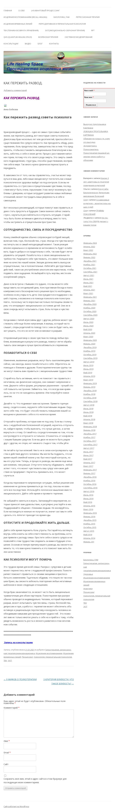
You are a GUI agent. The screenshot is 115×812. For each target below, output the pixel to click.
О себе (21, 10)
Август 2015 (88, 531)
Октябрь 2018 (89, 397)
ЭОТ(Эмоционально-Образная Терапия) (65, 30)
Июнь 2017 (88, 455)
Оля (85, 199)
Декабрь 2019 (89, 347)
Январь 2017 (89, 473)
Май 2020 (87, 329)
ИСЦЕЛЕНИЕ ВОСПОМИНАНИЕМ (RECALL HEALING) (25, 17)
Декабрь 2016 (89, 477)
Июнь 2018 (88, 412)
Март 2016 (88, 509)
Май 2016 (87, 502)
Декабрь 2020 (89, 304)
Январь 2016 (89, 516)
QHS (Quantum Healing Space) (18, 37)
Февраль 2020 (90, 340)
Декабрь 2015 (89, 520)
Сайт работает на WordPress (16, 806)
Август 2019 (88, 361)
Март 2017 (88, 466)
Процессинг (27, 657)
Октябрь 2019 (89, 354)
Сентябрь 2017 (90, 444)
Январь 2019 (89, 387)
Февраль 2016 (90, 513)
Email (7, 752)
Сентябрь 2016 (90, 487)
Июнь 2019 (88, 369)
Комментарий (11, 707)
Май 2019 (87, 372)
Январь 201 (88, 541)
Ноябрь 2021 (89, 264)
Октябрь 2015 (89, 527)
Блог (40, 43)
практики (88, 588)
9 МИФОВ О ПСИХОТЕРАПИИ (20, 679)
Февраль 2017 (90, 469)
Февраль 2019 (90, 383)
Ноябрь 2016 (89, 480)
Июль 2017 (88, 451)
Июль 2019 (88, 365)
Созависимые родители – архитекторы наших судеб (97, 203)
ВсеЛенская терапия (48, 37)
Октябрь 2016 (89, 484)
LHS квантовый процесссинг (45, 10)
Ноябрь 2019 (89, 351)
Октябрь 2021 (89, 268)
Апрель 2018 (89, 419)
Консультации (11, 43)
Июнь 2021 (88, 282)
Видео (28, 43)
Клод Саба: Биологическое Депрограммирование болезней (96, 193)
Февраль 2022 (90, 253)
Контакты (54, 43)
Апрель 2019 (89, 376)
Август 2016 (88, 491)
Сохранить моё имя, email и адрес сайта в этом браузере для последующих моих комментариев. (35, 780)
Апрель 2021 (89, 289)
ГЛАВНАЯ (8, 10)
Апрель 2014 (89, 538)
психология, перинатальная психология (53, 657)
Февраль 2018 (90, 426)
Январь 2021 (89, 300)
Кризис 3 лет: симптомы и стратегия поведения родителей (96, 182)
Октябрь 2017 (89, 441)
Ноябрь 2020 (89, 307)
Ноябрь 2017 (89, 437)
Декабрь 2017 (89, 433)
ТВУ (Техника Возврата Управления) (21, 30)
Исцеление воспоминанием (49, 653)
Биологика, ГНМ (90, 559)
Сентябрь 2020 (90, 315)
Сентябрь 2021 (90, 271)
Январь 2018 (89, 430)
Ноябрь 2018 (89, 394)
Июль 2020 (88, 322)
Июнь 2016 (88, 498)
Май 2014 (87, 534)
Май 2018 (87, 415)
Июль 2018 (88, 408)
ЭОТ (10, 660)
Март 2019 (88, 379)
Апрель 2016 (89, 505)
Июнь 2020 (88, 325)
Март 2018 (88, 423)
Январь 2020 (89, 343)
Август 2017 (88, 448)
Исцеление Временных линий (18, 24)
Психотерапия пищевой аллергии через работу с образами (96, 157)
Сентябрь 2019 (90, 358)
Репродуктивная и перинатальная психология (62, 24)
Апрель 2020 (89, 333)
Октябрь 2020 (89, 311)
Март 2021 (88, 293)
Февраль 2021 (90, 297)
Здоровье (88, 574)
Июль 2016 (88, 495)
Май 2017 (87, 459)
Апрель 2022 (89, 246)
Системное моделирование (78, 37)
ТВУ (5, 660)
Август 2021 (88, 275)
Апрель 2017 (89, 462)
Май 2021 (87, 286)
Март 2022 (88, 250)
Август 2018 (88, 405)
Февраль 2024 (90, 243)
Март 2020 (88, 336)
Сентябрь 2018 (90, 401)
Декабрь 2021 (89, 261)
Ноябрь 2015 (89, 523)
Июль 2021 (88, 279)
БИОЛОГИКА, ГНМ (61, 17)
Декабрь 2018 (89, 390)
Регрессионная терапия (88, 17)
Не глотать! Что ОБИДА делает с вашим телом (95, 221)
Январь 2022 (89, 257)
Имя (7, 741)
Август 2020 (88, 318)
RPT (92, 30)
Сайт (6, 764)
